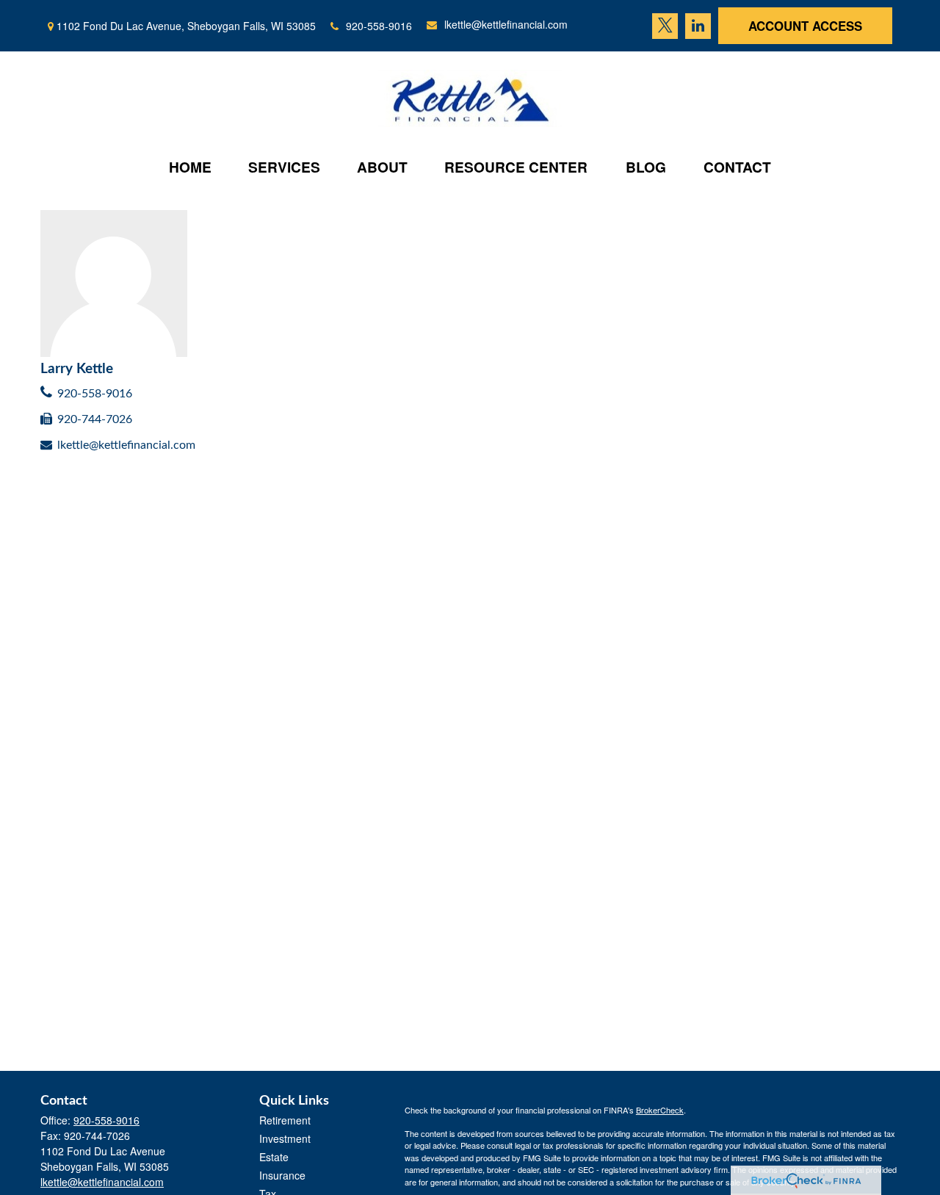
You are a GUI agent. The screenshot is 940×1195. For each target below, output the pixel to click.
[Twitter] (665, 26)
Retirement (285, 1120)
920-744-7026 (94, 419)
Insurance (282, 1175)
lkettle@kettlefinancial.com (506, 24)
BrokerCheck (660, 1110)
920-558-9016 (379, 25)
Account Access (805, 26)
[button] (190, 166)
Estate (274, 1156)
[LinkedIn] (698, 26)
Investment (285, 1138)
